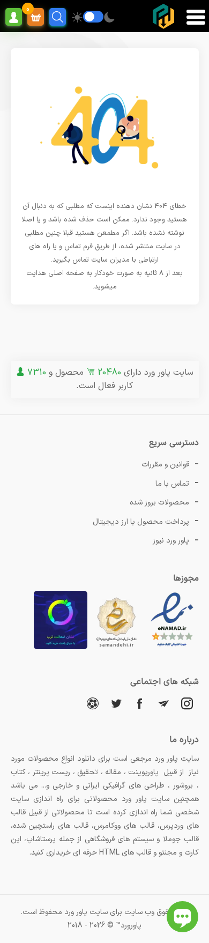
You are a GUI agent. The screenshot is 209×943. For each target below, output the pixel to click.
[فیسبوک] (140, 703)
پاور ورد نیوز (171, 540)
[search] (57, 17)
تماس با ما (172, 483)
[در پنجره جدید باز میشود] (172, 647)
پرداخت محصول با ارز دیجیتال (141, 522)
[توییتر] (116, 703)
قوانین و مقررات (165, 464)
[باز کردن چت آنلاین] (182, 916)
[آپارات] (93, 703)
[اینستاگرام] (187, 703)
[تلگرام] (163, 703)
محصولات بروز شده (159, 502)
